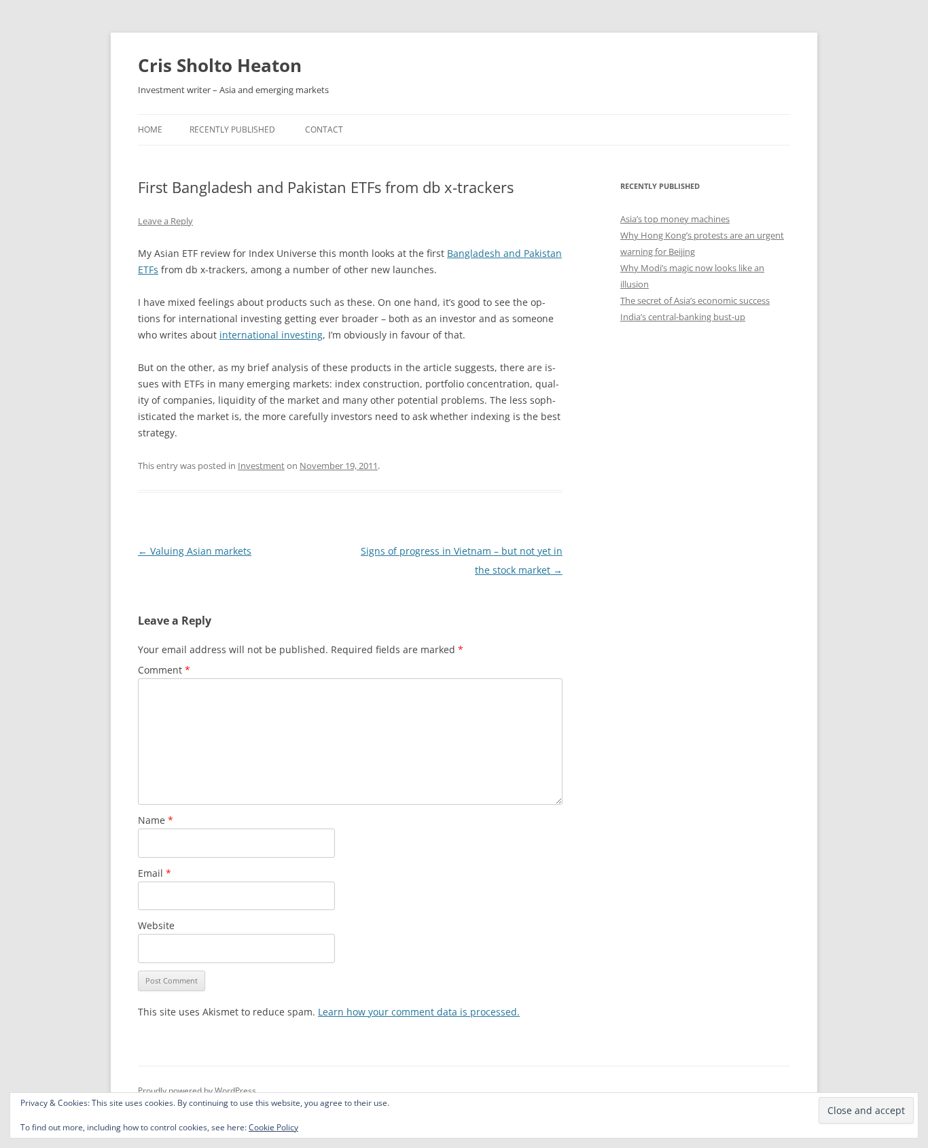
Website (156, 925)
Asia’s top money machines (675, 219)
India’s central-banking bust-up (682, 317)
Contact (324, 129)
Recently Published (232, 129)
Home (150, 129)
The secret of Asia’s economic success (695, 300)
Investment (261, 465)
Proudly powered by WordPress (197, 1090)
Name (155, 820)
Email (154, 873)
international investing (271, 334)
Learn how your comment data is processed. (419, 1011)
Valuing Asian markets (194, 550)
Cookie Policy (273, 1127)
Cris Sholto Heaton (220, 65)
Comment (164, 669)
